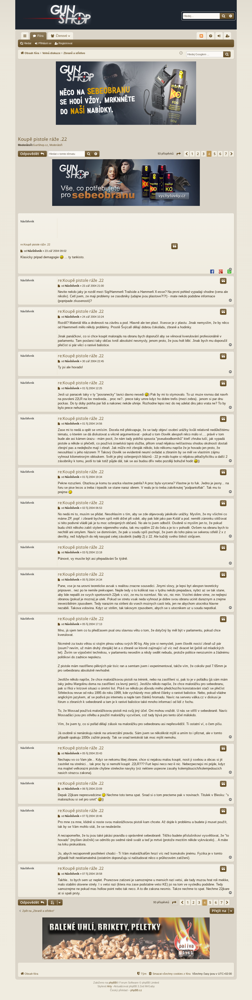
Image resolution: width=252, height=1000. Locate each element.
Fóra (40, 36)
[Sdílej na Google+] (221, 271)
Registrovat (65, 43)
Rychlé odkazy (26, 37)
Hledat (27, 43)
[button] (178, 154)
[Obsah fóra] (57, 14)
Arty (109, 986)
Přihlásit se (44, 43)
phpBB (113, 982)
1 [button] (192, 153)
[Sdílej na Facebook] (212, 271)
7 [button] (226, 153)
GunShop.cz (40, 144)
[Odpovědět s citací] (174, 246)
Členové (61, 36)
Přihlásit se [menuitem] (220, 37)
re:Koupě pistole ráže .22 (35, 244)
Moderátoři (55, 144)
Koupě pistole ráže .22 (42, 139)
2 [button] (198, 153)
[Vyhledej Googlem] (227, 54)
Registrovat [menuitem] (228, 37)
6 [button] (220, 153)
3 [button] (204, 153)
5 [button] (215, 153)
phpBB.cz (136, 990)
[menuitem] (210, 36)
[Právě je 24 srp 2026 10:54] (181, 53)
